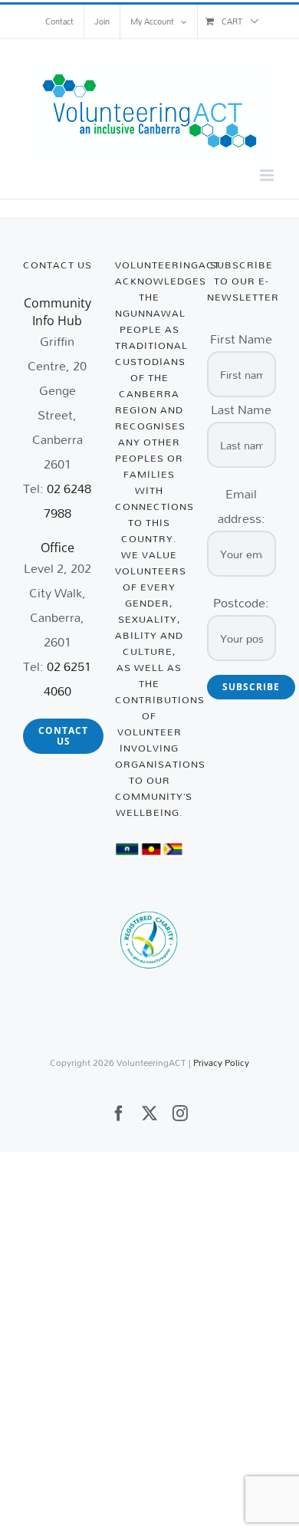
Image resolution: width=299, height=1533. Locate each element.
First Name (241, 338)
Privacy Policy (221, 1062)
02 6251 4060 (68, 678)
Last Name (241, 409)
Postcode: (241, 602)
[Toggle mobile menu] (268, 175)
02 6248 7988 (68, 500)
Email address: (241, 506)
